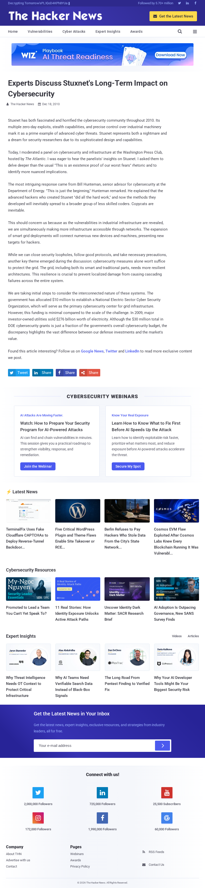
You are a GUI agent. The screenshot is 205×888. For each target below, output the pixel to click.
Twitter (111, 351)
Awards (136, 31)
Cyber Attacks (74, 31)
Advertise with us (18, 860)
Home (13, 31)
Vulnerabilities (40, 31)
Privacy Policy (80, 866)
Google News (92, 351)
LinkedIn (132, 351)
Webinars (77, 854)
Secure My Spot (128, 466)
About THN (14, 854)
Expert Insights (108, 31)
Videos (177, 636)
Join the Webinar (38, 466)
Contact (11, 866)
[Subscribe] (162, 746)
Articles (193, 636)
